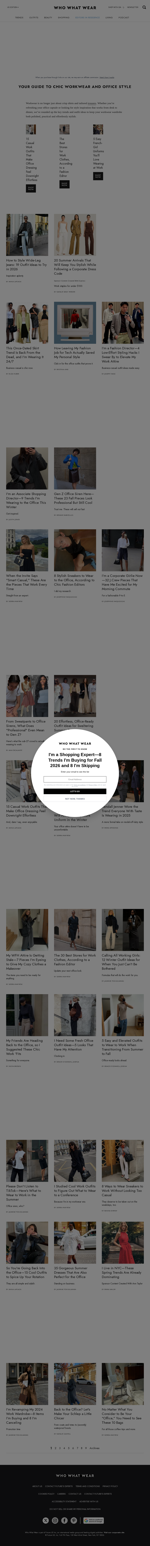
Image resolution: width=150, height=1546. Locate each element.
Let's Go (75, 791)
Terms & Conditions (80, 785)
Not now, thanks (75, 799)
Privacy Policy (93, 785)
